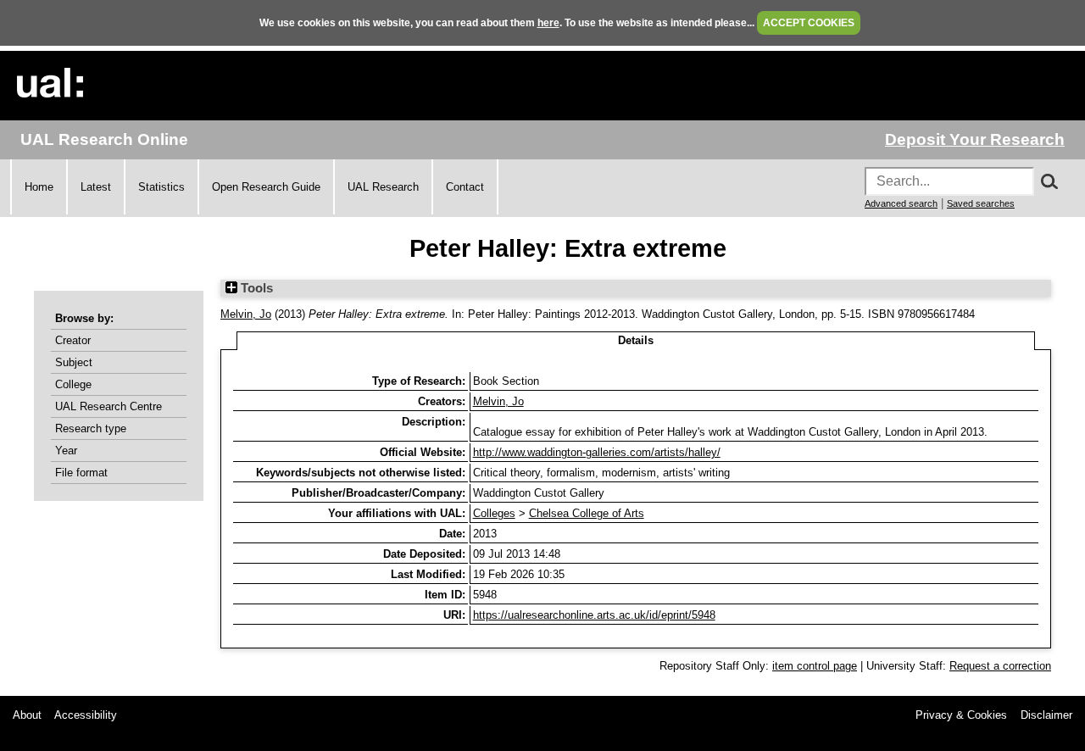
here (548, 23)
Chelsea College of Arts (586, 513)
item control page (814, 665)
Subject (73, 362)
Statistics (161, 187)
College (73, 384)
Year (66, 450)
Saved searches (981, 203)
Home (39, 187)
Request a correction (1000, 665)
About (27, 715)
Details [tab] (636, 340)
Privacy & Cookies (961, 715)
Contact (465, 187)
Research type (90, 428)
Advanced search (901, 203)
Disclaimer (1046, 715)
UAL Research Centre (108, 406)
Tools (255, 288)
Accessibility (85, 715)
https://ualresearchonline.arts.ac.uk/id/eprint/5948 (594, 615)
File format (81, 472)
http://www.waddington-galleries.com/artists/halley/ (597, 452)
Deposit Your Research (975, 139)
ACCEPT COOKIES (808, 23)
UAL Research (383, 187)
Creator (73, 340)
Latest (96, 187)
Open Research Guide (266, 187)
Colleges (494, 513)
